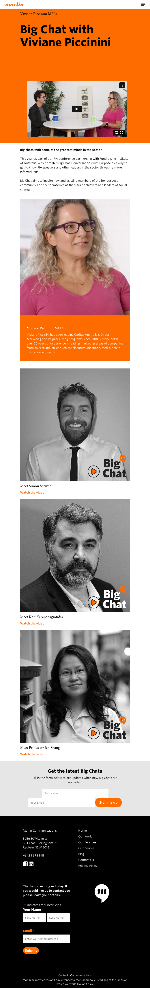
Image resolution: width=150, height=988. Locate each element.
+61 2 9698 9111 (33, 855)
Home (82, 830)
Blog (81, 854)
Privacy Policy (88, 865)
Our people (86, 848)
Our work (85, 836)
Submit (31, 950)
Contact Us (86, 860)
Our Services (87, 842)
